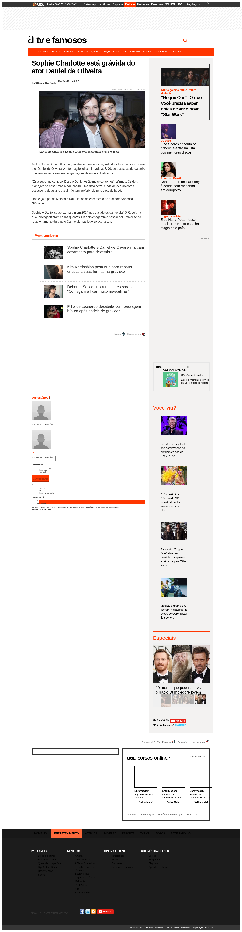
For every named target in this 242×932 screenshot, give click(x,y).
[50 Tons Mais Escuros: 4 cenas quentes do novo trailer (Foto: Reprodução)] (188, 704)
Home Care (193, 814)
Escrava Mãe (82, 873)
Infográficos (118, 855)
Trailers (116, 859)
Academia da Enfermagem (140, 814)
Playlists (153, 863)
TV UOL (170, 4)
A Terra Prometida (85, 863)
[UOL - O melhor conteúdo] (37, 6)
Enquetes (117, 863)
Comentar (40, 478)
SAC (74, 4)
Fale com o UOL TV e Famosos (156, 742)
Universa (143, 4)
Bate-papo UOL (181, 833)
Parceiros (160, 51)
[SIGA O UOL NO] (178, 722)
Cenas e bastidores (122, 867)
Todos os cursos (196, 756)
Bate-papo (90, 4)
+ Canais (176, 51)
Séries (147, 51)
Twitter (42, 472)
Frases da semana (48, 859)
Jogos (160, 833)
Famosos (157, 4)
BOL (181, 4)
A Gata (78, 855)
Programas (155, 859)
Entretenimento (66, 833)
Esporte (117, 4)
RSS (94, 911)
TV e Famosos (61, 40)
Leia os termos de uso (41, 509)
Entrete (130, 4)
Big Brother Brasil (47, 867)
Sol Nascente (82, 892)
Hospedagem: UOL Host (203, 927)
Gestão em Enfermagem (170, 814)
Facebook (43, 470)
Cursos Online (172, 364)
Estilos (152, 855)
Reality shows (131, 51)
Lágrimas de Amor (85, 877)
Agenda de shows (158, 867)
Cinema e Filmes (115, 851)
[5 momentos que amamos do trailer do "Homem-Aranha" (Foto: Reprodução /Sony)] (166, 704)
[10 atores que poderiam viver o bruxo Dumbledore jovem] (200, 704)
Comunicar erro (134, 334)
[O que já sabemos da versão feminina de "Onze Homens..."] (177, 704)
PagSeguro (193, 4)
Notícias (104, 4)
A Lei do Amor (82, 859)
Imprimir (117, 334)
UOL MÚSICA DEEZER (155, 851)
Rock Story (81, 885)
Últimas (43, 51)
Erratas (181, 742)
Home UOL (41, 833)
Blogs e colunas (63, 51)
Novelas (83, 51)
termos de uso (70, 485)
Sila (77, 888)
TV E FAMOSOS (40, 851)
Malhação (80, 881)
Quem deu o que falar (105, 51)
